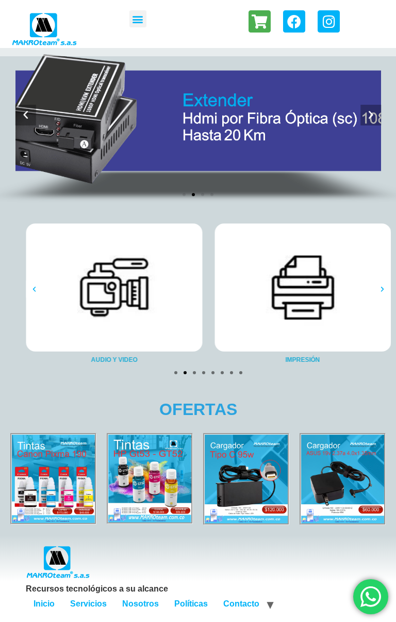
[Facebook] (294, 21)
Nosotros (140, 603)
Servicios (88, 603)
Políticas (191, 603)
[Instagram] (329, 21)
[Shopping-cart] (260, 21)
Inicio (44, 603)
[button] (137, 18)
